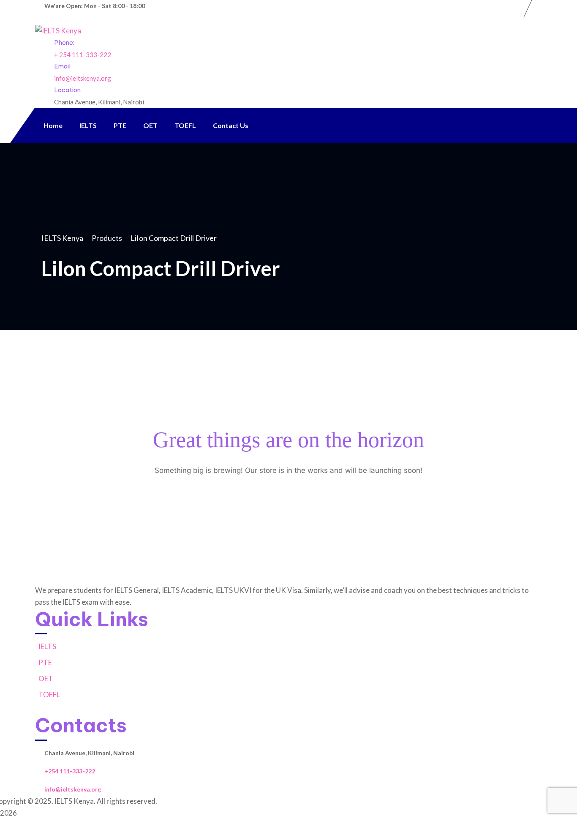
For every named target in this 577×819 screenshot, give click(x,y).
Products (107, 238)
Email (62, 66)
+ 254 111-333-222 (82, 54)
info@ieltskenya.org (82, 78)
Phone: (64, 42)
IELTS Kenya (62, 238)
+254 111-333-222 (69, 771)
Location (67, 90)
